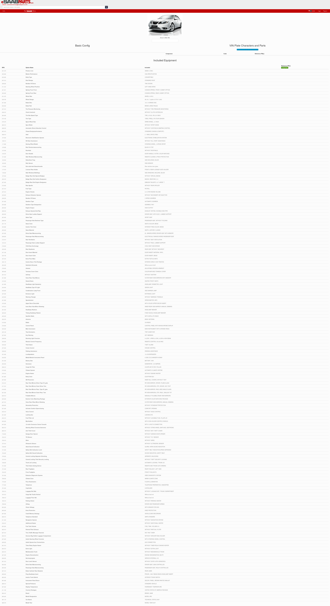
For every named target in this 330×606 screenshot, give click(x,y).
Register (325, 11)
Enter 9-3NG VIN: (165, 38)
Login (319, 11)
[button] (30, 11)
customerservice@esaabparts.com (17, 4)
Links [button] (4, 11)
